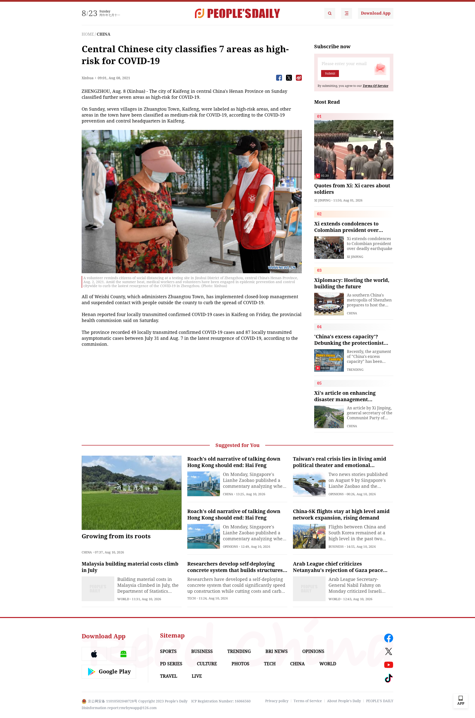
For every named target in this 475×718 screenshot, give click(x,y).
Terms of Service (308, 701)
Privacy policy (276, 701)
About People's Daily (344, 701)
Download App (375, 13)
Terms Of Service (375, 86)
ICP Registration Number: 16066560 (221, 701)
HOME (88, 34)
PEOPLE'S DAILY (379, 701)
